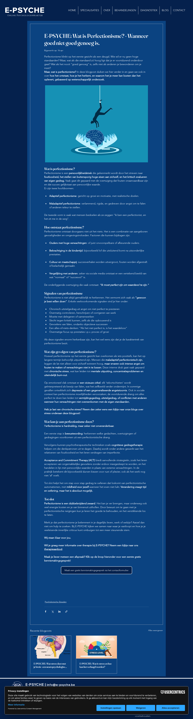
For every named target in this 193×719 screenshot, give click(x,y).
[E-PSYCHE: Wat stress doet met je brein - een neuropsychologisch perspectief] (50, 647)
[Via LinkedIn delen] (59, 611)
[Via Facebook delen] (45, 611)
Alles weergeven (155, 630)
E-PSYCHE (25, 10)
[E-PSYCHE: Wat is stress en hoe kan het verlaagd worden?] (96, 647)
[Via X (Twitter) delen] (52, 611)
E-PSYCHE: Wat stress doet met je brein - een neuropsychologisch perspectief (50, 665)
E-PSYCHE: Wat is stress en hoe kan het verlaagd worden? (96, 665)
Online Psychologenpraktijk (25, 15)
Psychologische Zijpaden (56, 602)
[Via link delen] (66, 611)
